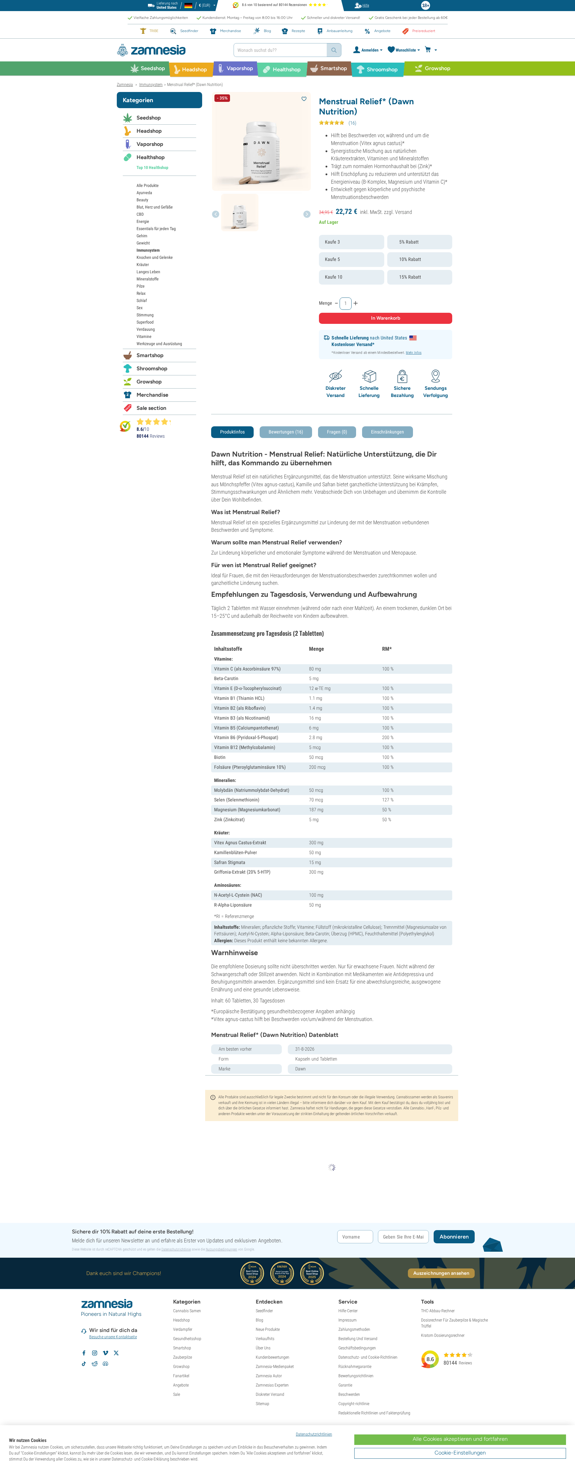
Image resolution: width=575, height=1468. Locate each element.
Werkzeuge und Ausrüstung (159, 343)
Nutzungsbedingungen (221, 1249)
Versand (403, 212)
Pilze (141, 286)
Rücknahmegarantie (354, 1366)
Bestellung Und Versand (357, 1338)
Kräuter (143, 264)
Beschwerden (349, 1394)
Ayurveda (144, 192)
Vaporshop (150, 144)
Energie (143, 221)
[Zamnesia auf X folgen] (116, 1353)
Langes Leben (148, 271)
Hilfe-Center (348, 1310)
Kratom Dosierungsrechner (442, 1335)
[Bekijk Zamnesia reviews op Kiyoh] (125, 426)
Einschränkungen (387, 432)
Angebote (181, 1385)
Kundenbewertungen (272, 1357)
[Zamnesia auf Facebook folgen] (84, 1353)
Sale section (151, 408)
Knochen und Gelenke (155, 257)
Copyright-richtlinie (353, 1403)
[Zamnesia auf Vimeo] (105, 1353)
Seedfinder (264, 1310)
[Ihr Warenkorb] (431, 50)
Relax (141, 293)
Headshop (149, 131)
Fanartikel (181, 1375)
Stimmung (145, 314)
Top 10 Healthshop (152, 167)
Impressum (347, 1320)
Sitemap (262, 1403)
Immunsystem (148, 250)
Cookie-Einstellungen (460, 1452)
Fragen (337, 432)
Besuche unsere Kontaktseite (113, 1336)
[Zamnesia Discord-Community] (105, 1364)
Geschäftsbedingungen (357, 1347)
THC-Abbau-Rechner (438, 1310)
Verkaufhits (265, 1338)
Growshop (149, 381)
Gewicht (143, 243)
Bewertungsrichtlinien (355, 1375)
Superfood (145, 322)
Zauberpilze (182, 1357)
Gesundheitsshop (187, 1338)
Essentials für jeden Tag (156, 228)
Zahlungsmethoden (354, 1329)
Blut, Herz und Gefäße (155, 207)
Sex (140, 307)
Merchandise (152, 395)
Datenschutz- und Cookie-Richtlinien (367, 1357)
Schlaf (142, 300)
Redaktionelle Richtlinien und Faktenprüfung (374, 1412)
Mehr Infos (413, 353)
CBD (140, 214)
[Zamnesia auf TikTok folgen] (84, 1364)
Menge (325, 303)
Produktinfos (232, 432)
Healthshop (151, 157)
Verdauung (146, 329)
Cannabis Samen (187, 1310)
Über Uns (263, 1347)
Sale (176, 1394)
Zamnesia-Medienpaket (275, 1366)
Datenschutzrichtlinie (176, 1249)
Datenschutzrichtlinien (314, 1434)
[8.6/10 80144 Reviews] (156, 421)
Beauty (142, 199)
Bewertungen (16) (286, 432)
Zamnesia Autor (269, 1375)
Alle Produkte (148, 185)
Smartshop (150, 355)
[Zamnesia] (170, 50)
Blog (259, 1320)
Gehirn (142, 235)
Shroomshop (152, 368)
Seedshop (149, 117)
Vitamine (144, 336)
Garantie (345, 1385)
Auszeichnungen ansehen (441, 1273)
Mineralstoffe (148, 279)
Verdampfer (182, 1329)
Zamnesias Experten (272, 1385)
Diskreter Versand (270, 1394)
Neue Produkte (268, 1329)
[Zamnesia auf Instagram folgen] (95, 1353)
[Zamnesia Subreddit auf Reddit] (95, 1364)
